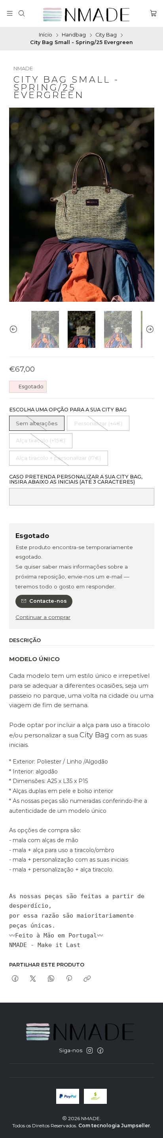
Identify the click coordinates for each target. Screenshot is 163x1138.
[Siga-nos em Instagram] (89, 1051)
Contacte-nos (48, 601)
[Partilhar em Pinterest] (69, 979)
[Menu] (9, 13)
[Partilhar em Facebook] (15, 979)
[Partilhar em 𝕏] (33, 979)
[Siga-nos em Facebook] (100, 1051)
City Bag (106, 35)
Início (45, 35)
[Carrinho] (153, 13)
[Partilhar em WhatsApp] (51, 979)
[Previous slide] (15, 329)
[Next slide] (148, 329)
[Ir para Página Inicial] (87, 13)
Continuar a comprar (42, 617)
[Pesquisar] (21, 13)
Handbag (74, 35)
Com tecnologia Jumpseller (114, 1125)
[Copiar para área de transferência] (87, 979)
